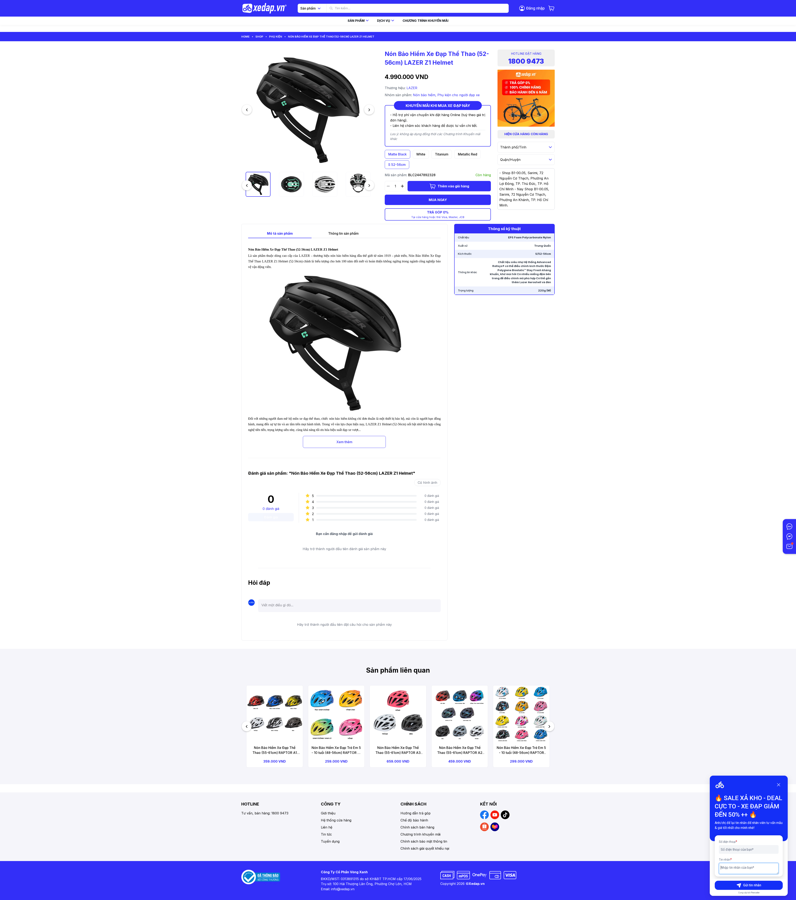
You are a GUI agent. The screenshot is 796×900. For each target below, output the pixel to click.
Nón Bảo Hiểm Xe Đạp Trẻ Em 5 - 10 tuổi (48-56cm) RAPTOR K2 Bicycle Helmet (521, 750)
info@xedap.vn (342, 889)
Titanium (441, 154)
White (420, 154)
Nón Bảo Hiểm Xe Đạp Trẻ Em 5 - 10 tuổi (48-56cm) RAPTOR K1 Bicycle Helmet (336, 750)
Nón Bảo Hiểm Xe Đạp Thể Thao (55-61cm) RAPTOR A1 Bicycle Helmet (274, 750)
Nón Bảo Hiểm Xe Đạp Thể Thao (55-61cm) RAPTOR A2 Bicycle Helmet (459, 750)
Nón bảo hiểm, (425, 95)
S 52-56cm (397, 165)
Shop (259, 36)
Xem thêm (344, 442)
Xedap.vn (477, 884)
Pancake (755, 893)
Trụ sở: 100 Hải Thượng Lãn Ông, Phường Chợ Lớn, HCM (366, 884)
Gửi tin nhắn (752, 885)
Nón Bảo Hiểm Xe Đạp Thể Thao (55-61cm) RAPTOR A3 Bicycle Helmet (398, 750)
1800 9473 (526, 61)
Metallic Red (467, 154)
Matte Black (397, 154)
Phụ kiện (275, 36)
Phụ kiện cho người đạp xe (458, 95)
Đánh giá (271, 517)
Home (245, 36)
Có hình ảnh (427, 482)
